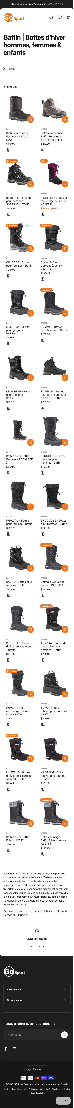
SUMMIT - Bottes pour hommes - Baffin (54, 328)
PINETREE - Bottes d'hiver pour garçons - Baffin (19, 646)
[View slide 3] (39, 947)
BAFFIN (9, 129)
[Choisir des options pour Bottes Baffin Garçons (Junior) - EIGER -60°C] (65, 248)
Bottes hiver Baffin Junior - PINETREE (52, 583)
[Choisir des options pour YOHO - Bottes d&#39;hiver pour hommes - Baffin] (65, 694)
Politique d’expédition (45, 1087)
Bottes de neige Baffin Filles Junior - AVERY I (53, 840)
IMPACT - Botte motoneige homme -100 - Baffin (17, 711)
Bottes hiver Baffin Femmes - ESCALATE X (19, 459)
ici (27, 914)
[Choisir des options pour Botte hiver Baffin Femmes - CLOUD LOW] (30, 119)
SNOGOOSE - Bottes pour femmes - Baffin (54, 522)
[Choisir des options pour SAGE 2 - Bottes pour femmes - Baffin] (30, 568)
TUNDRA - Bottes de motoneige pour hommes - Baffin (53, 646)
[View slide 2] (35, 947)
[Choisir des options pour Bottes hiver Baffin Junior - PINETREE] (65, 568)
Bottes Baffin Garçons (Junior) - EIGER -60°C (52, 266)
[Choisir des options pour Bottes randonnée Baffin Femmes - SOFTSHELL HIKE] (65, 119)
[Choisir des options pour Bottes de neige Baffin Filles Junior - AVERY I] (65, 823)
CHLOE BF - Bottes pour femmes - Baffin (19, 264)
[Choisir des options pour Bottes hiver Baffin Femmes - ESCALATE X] (30, 442)
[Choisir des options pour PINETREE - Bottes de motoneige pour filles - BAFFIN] (65, 184)
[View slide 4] (43, 947)
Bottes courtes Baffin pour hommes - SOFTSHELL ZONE (19, 201)
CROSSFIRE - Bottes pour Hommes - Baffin (18, 395)
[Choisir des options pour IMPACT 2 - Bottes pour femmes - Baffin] (30, 506)
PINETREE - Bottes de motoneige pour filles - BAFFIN (54, 201)
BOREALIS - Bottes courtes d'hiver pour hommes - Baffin (53, 395)
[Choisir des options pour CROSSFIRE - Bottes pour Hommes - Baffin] (30, 377)
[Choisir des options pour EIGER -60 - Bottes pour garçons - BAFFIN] (30, 313)
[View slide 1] (31, 947)
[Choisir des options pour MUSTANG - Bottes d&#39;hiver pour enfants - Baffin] (65, 758)
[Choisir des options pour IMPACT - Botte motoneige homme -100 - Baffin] (30, 694)
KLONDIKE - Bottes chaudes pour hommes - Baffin (53, 459)
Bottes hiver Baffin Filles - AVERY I (17, 838)
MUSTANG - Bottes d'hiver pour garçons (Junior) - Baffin (19, 776)
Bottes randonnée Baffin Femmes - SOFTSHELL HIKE (52, 136)
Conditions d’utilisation (26, 1087)
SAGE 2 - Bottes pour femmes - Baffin (19, 583)
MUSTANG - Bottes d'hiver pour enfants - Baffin (53, 776)
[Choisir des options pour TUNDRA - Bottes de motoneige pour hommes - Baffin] (65, 629)
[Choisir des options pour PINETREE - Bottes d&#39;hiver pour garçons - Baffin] (30, 629)
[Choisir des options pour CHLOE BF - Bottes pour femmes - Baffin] (30, 248)
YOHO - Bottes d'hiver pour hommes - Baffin (54, 711)
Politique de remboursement (24, 1084)
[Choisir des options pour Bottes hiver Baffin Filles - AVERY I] (30, 823)
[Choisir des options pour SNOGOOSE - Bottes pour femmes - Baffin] (65, 506)
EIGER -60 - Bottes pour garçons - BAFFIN (17, 330)
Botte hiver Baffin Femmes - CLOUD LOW (17, 136)
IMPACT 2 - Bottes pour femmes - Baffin (19, 522)
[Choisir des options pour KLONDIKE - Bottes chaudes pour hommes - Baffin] (65, 442)
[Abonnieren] (61, 1029)
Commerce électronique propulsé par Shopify (45, 1078)
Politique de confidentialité (48, 1084)
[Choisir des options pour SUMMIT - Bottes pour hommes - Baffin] (65, 313)
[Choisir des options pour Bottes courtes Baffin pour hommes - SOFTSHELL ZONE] (30, 184)
